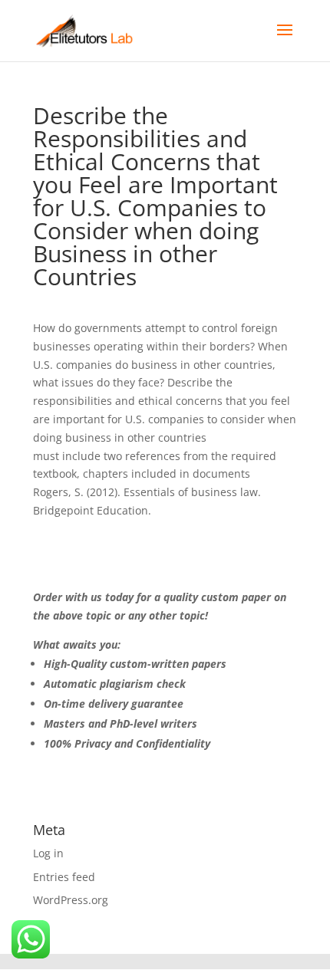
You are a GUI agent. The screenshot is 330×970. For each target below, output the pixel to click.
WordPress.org (70, 900)
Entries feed (64, 877)
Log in (48, 853)
